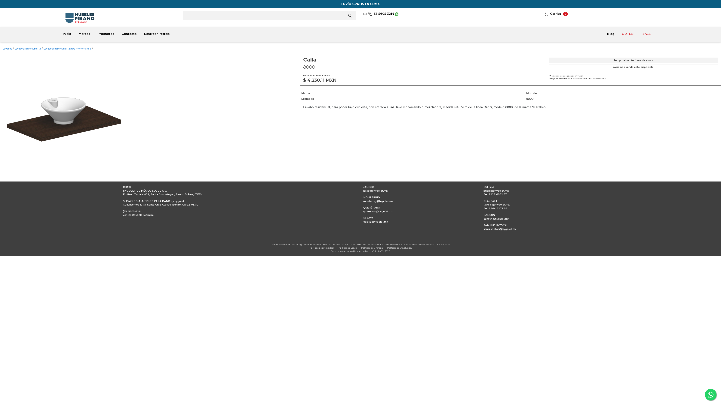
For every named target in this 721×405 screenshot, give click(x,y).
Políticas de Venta (347, 247)
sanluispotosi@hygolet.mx (499, 228)
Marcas (84, 34)
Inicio (67, 34)
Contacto (129, 34)
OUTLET (628, 34)
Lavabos (7, 48)
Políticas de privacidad (321, 247)
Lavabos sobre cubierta (28, 48)
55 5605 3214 (384, 14)
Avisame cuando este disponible (633, 67)
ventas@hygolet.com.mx (138, 214)
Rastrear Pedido (157, 34)
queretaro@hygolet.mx (378, 211)
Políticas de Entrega (372, 247)
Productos (106, 34)
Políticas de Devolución (399, 247)
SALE (647, 34)
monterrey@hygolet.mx (378, 201)
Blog (610, 34)
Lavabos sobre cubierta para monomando (67, 48)
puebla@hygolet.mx (496, 190)
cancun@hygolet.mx (496, 218)
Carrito (555, 14)
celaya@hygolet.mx (375, 221)
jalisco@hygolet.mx (375, 190)
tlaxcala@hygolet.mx (496, 204)
